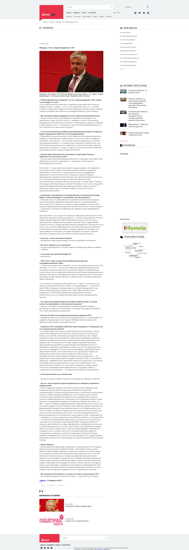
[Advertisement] (75, 36)
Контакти (92, 13)
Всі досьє (122, 69)
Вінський (51, 485)
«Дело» (42, 480)
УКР (115, 13)
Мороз (43, 485)
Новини (76, 13)
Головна (45, 22)
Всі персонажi (124, 141)
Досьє (68, 13)
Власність (69, 16)
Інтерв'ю (94, 16)
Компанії (101, 16)
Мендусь (60, 485)
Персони (109, 16)
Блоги (84, 13)
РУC (118, 13)
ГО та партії (77, 16)
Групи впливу (86, 16)
